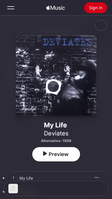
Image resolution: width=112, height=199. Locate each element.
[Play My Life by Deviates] (13, 178)
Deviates (56, 133)
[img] (55, 7)
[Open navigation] (10, 7)
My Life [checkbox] (26, 178)
